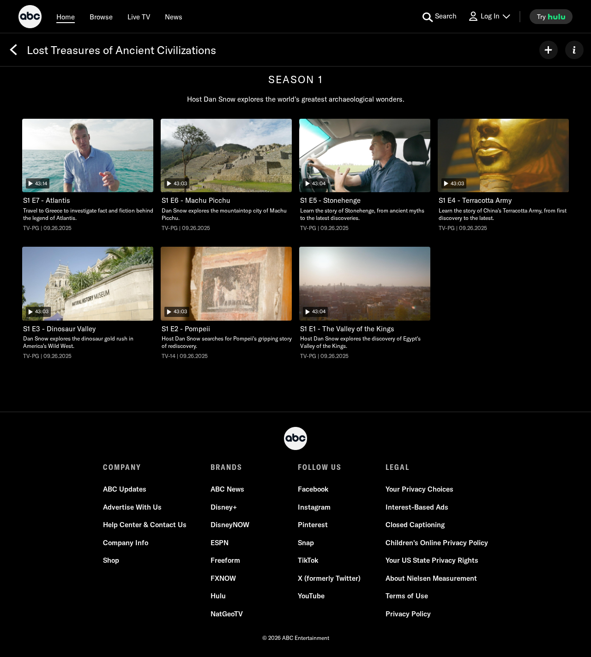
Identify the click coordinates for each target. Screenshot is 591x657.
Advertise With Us (132, 507)
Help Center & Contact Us (145, 524)
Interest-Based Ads (417, 507)
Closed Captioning (415, 524)
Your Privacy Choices (419, 489)
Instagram (314, 507)
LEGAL (398, 467)
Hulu (218, 595)
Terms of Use (407, 595)
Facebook (313, 489)
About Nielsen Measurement (431, 578)
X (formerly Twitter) (329, 578)
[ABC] (30, 18)
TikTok (308, 560)
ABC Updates (124, 489)
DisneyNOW (230, 524)
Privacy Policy (408, 613)
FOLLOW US (320, 467)
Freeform (225, 560)
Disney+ (224, 507)
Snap (306, 542)
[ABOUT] (574, 50)
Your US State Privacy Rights (432, 560)
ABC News (227, 489)
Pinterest (313, 524)
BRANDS (226, 467)
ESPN (220, 542)
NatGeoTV (227, 613)
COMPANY (122, 467)
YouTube (311, 595)
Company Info (125, 542)
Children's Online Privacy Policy (437, 542)
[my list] (548, 50)
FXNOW (223, 578)
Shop (111, 560)
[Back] (13, 49)
